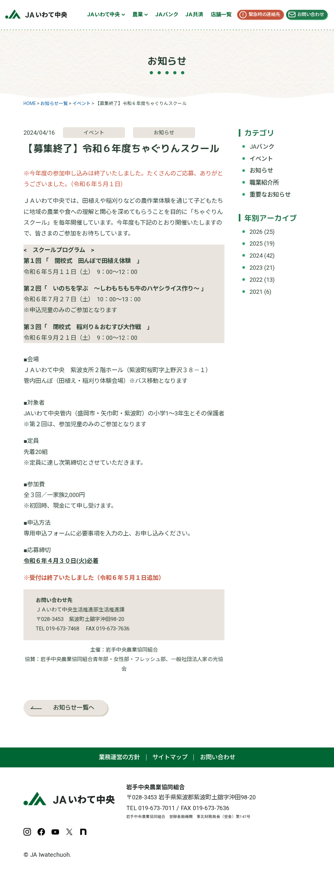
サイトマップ (170, 757)
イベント (261, 158)
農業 (137, 14)
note (83, 832)
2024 (256, 255)
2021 (256, 291)
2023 (256, 267)
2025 (256, 243)
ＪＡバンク (166, 14)
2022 (256, 279)
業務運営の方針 (119, 757)
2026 (256, 231)
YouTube (55, 832)
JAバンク (262, 146)
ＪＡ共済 (194, 14)
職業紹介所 (264, 182)
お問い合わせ (310, 14)
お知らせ (261, 170)
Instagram (27, 832)
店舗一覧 (221, 14)
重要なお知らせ (270, 194)
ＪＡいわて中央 (103, 14)
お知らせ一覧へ (73, 707)
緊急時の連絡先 (264, 14)
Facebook (41, 832)
